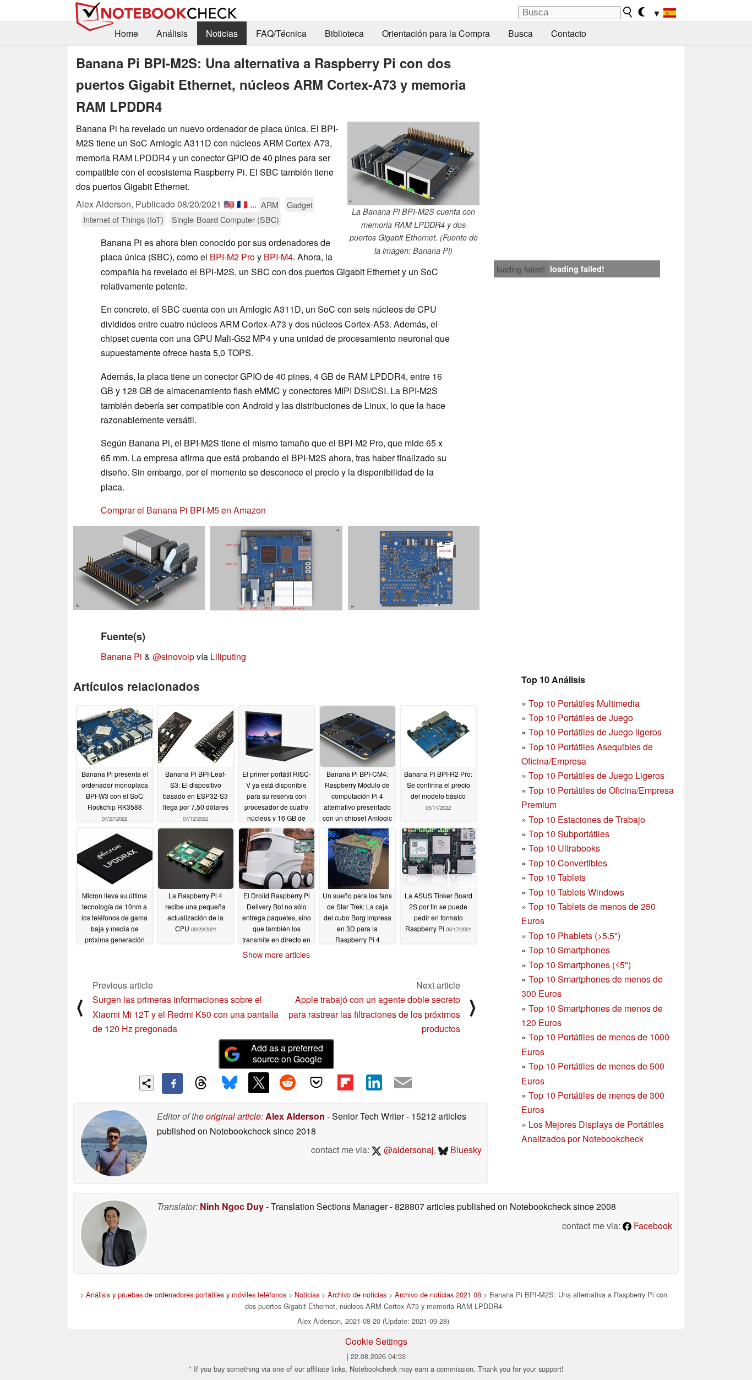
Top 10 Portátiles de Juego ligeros (595, 732)
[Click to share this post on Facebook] (172, 1083)
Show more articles (276, 954)
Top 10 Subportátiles (568, 833)
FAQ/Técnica (281, 33)
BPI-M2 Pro (232, 256)
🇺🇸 (229, 204)
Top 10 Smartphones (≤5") (579, 964)
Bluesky (465, 1149)
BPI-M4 (278, 256)
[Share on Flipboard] (345, 1082)
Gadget (300, 204)
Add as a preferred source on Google (287, 1053)
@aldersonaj (408, 1149)
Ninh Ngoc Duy (232, 1206)
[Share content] (146, 1083)
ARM (270, 204)
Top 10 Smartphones (569, 949)
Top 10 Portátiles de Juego (580, 717)
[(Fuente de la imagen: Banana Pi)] (139, 568)
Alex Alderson (295, 1116)
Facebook (651, 1225)
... (253, 204)
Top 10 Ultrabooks (564, 848)
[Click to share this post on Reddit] (287, 1082)
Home (126, 33)
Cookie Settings (376, 1341)
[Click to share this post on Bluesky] (229, 1083)
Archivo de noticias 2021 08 (438, 1294)
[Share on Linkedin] (373, 1082)
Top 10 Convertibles (567, 863)
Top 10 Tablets (557, 877)
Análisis (172, 33)
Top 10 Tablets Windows (576, 892)
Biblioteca (344, 33)
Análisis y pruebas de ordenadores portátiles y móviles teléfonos (186, 1294)
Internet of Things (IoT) (123, 219)
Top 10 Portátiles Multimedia (584, 703)
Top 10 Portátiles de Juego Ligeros (596, 775)
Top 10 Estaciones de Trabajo (586, 819)
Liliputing (228, 656)
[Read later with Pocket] (316, 1082)
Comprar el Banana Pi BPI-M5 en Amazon (183, 510)
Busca (520, 33)
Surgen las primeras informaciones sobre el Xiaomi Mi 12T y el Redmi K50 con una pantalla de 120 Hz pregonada (185, 1014)
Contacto (568, 33)
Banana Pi (121, 656)
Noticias (222, 33)
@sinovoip (173, 656)
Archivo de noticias (357, 1294)
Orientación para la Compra (436, 33)
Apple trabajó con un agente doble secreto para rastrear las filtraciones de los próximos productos (374, 1014)
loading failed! (521, 269)
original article (233, 1116)
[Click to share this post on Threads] (200, 1083)
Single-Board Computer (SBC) (225, 219)
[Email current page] (403, 1083)
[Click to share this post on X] (258, 1082)
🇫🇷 (242, 204)
